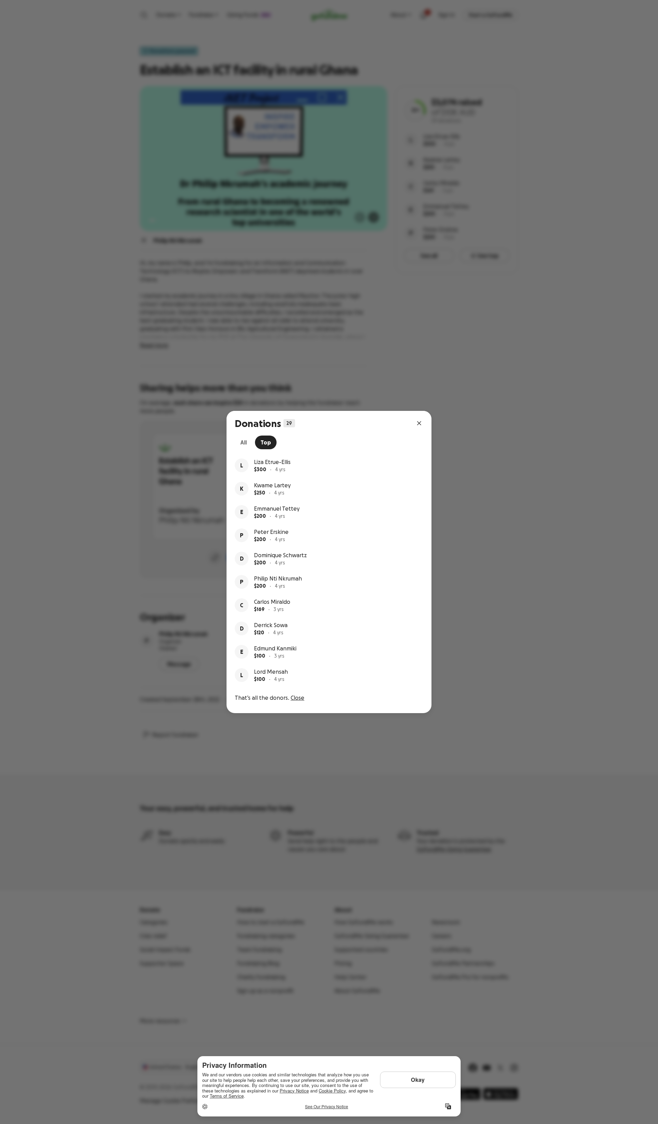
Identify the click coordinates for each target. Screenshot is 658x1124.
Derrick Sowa (271, 625)
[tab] (243, 442)
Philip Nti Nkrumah (278, 578)
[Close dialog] (419, 423)
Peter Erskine (271, 532)
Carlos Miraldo (272, 602)
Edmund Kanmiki (275, 648)
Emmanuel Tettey (277, 508)
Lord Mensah (271, 672)
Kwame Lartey (272, 485)
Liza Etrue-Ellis (272, 462)
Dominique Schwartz (280, 555)
